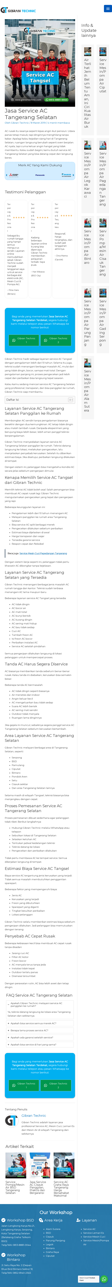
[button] (6, 175)
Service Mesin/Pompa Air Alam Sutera (87, 390)
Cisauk (50, 1236)
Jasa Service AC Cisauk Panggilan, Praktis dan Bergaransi (38, 1187)
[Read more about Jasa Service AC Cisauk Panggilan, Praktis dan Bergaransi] (40, 1165)
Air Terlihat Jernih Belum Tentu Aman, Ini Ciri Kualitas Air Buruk (87, 93)
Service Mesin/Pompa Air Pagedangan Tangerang (102, 178)
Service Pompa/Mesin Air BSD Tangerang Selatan (14, 1187)
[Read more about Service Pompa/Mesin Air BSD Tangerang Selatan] (15, 1165)
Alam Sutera (53, 1229)
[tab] (40, 1009)
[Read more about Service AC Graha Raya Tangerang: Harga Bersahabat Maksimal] (64, 1165)
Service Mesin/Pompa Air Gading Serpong (102, 322)
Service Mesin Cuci (94, 1236)
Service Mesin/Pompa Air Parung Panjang (87, 322)
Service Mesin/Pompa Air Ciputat (102, 75)
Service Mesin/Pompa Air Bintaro (87, 246)
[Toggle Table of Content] (69, 400)
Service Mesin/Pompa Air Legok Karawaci (87, 175)
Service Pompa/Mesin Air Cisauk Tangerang (102, 252)
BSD (48, 1233)
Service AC (89, 1229)
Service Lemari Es (93, 1233)
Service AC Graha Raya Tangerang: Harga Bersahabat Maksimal (61, 1188)
